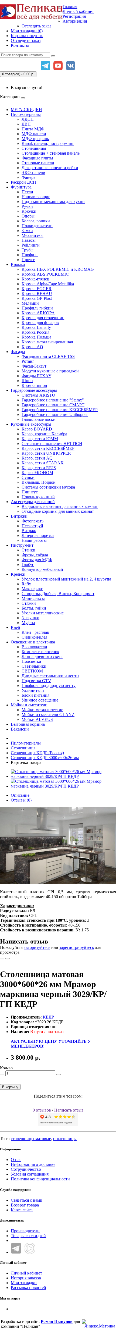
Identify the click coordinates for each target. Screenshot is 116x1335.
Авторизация (75, 21)
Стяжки (29, 603)
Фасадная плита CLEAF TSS (48, 356)
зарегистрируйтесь (76, 947)
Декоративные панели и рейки (50, 167)
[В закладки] (2, 958)
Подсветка (31, 661)
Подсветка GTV (36, 680)
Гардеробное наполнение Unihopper (55, 414)
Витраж (29, 530)
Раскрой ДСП (23, 182)
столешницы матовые (31, 1138)
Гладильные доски (39, 419)
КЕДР (48, 1017)
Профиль (30, 254)
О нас (16, 1159)
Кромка (18, 264)
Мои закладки (24, 1282)
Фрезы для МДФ (37, 559)
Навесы (29, 240)
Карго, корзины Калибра (44, 434)
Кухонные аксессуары (31, 424)
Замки (27, 230)
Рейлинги (31, 245)
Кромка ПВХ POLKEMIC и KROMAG (58, 269)
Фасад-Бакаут (34, 366)
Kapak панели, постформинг (48, 143)
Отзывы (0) (21, 800)
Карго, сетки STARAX (43, 463)
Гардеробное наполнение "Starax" (53, 400)
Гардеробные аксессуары (34, 390)
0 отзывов (42, 1110)
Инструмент (22, 545)
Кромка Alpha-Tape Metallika (48, 284)
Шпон (27, 380)
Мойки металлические (42, 709)
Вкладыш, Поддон (39, 482)
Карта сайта (22, 1210)
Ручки (27, 206)
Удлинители (33, 690)
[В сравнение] (7, 958)
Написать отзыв (69, 1110)
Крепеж (18, 574)
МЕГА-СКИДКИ (26, 109)
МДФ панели (34, 133)
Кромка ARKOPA (38, 313)
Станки (28, 550)
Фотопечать (32, 521)
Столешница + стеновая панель (51, 153)
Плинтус (30, 492)
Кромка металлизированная (47, 342)
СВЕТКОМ (32, 671)
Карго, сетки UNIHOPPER (46, 453)
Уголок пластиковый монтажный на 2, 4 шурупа (66, 579)
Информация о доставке (33, 1164)
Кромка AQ (32, 346)
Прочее (28, 259)
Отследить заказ (36, 26)
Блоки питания (35, 695)
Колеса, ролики (36, 221)
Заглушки (30, 617)
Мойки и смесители (29, 705)
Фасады (18, 351)
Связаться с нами (26, 1200)
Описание (20, 795)
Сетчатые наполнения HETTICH (52, 443)
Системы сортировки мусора (48, 487)
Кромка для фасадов (40, 322)
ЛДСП (28, 119)
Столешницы (34, 148)
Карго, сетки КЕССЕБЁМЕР (48, 448)
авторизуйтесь (37, 947)
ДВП (26, 124)
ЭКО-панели (33, 172)
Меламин (30, 303)
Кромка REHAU (37, 293)
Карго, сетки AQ (37, 458)
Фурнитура (21, 187)
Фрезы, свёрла (35, 555)
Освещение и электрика (33, 642)
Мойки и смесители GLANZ (48, 714)
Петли (27, 192)
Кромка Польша (36, 337)
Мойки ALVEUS (37, 719)
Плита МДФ (33, 129)
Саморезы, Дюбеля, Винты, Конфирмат (58, 593)
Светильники (34, 666)
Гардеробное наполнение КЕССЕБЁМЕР (60, 409)
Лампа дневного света (42, 656)
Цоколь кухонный (38, 496)
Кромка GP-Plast (37, 298)
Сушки (28, 477)
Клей (15, 627)
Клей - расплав (35, 632)
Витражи (19, 516)
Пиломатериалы (26, 114)
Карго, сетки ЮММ (40, 438)
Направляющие (36, 196)
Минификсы (33, 598)
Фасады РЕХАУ (36, 375)
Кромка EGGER (37, 288)
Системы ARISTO (38, 395)
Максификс (32, 588)
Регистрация (74, 16)
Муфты (28, 622)
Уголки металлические (43, 613)
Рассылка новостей (28, 1287)
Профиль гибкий (37, 308)
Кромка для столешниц (43, 317)
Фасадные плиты (37, 158)
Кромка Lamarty (36, 327)
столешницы (65, 1138)
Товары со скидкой (28, 1235)
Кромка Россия (35, 332)
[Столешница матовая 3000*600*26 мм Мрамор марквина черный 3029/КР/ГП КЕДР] (63, 776)
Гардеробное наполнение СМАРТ (53, 405)
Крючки (29, 211)
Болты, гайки (34, 608)
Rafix (26, 584)
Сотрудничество (26, 1169)
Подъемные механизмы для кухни (53, 201)
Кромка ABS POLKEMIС (45, 274)
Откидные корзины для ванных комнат (58, 511)
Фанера (28, 177)
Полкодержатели (37, 225)
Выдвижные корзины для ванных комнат (60, 506)
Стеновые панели (38, 163)
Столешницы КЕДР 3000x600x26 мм (45, 757)
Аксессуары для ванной (33, 501)
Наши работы (34, 540)
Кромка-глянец (35, 279)
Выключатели (34, 647)
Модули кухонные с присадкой (50, 371)
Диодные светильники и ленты (50, 676)
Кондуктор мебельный (42, 569)
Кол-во (6, 1068)
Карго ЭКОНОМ (37, 472)
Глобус (28, 564)
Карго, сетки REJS (39, 467)
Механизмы (32, 235)
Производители (25, 1231)
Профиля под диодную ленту (49, 685)
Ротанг (28, 361)
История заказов (26, 1278)
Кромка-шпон (34, 385)
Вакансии (20, 729)
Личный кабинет (26, 1273)
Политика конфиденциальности (40, 1179)
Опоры (28, 216)
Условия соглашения (30, 1174)
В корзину (10, 1087)
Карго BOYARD (37, 429)
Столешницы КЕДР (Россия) (37, 752)
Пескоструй (32, 526)
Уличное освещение (40, 700)
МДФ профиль (35, 138)
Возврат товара (25, 1205)
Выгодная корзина (28, 724)
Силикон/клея (34, 637)
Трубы (27, 250)
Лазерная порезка (38, 535)
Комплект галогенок (40, 651)
